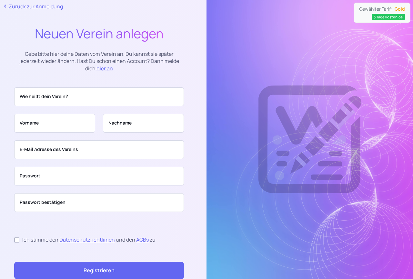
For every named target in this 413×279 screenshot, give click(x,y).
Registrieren (99, 270)
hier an (104, 68)
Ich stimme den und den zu (87, 239)
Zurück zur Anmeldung (35, 6)
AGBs (142, 239)
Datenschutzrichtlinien (87, 239)
